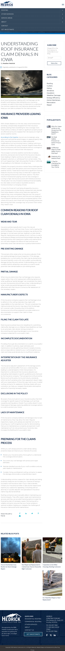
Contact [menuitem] (4, 26)
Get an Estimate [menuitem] (7, 29)
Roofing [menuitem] (4, 10)
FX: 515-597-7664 (51, 631)
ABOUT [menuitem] (27, 627)
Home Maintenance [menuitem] (54, 100)
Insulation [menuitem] (50, 93)
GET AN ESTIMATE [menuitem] (33, 634)
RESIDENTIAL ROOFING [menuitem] (33, 619)
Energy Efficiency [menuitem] (53, 98)
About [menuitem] (3, 22)
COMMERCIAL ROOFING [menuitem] (33, 621)
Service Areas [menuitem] (6, 18)
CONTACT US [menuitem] (29, 630)
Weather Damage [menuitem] (54, 95)
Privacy (32, 650)
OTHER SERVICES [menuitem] (31, 624)
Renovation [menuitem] (51, 102)
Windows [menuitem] (50, 90)
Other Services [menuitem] (7, 14)
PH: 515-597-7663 (52, 625)
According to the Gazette (9, 137)
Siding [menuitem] (49, 88)
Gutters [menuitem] (49, 86)
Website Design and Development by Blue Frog (48, 647)
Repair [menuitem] (49, 105)
